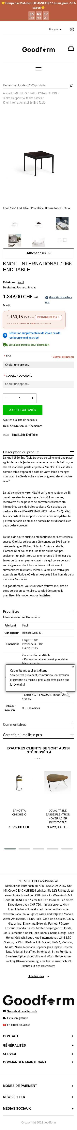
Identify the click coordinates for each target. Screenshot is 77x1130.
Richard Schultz (31, 633)
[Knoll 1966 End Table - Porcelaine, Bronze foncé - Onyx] (38, 156)
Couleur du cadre (18, 376)
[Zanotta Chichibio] (19, 785)
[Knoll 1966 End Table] (62, 223)
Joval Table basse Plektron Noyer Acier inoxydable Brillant (58, 818)
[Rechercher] (71, 86)
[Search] (38, 86)
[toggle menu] (38, 69)
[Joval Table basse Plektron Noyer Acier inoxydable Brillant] (57, 785)
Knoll (25, 625)
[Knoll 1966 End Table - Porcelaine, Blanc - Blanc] (15, 223)
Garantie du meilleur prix (22, 1011)
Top (7, 356)
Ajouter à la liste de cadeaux (20, 420)
